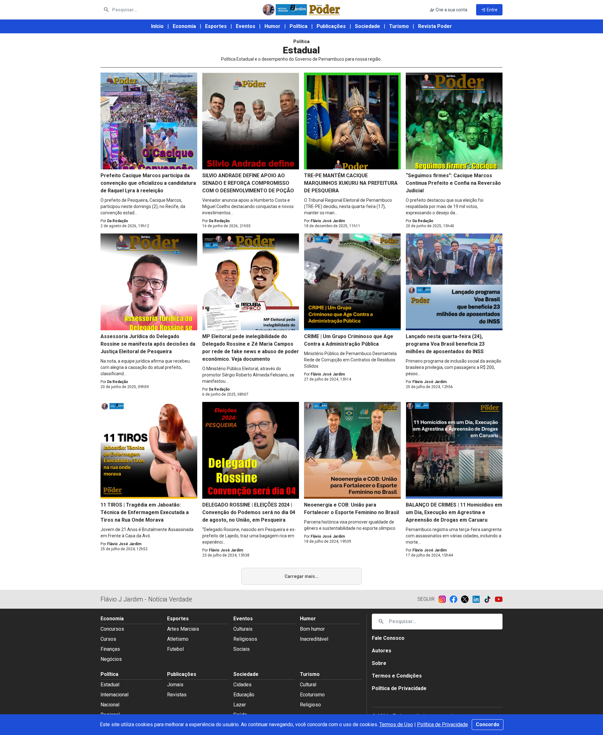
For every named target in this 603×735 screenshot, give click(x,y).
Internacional (114, 695)
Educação (243, 695)
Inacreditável (314, 639)
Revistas (177, 695)
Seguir (426, 599)
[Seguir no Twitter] (466, 599)
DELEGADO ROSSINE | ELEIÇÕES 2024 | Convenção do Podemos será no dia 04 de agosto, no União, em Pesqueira (248, 512)
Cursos (108, 639)
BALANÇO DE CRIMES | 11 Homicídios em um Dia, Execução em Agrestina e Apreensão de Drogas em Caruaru (454, 512)
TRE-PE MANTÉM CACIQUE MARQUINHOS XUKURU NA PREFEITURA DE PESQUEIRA (351, 183)
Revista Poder (435, 26)
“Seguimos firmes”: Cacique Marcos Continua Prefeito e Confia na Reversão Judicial (453, 183)
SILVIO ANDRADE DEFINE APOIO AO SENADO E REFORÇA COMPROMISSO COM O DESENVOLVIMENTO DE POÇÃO (248, 183)
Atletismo (177, 639)
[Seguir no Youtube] (499, 599)
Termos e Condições (397, 676)
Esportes (216, 26)
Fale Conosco (388, 638)
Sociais (241, 649)
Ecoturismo (312, 695)
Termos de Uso (396, 724)
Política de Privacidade (442, 724)
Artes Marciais (183, 629)
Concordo (487, 724)
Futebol (175, 649)
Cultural (308, 685)
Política (298, 26)
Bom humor (312, 629)
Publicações (331, 26)
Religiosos (245, 639)
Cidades (242, 685)
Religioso (310, 705)
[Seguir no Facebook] (455, 599)
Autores (381, 651)
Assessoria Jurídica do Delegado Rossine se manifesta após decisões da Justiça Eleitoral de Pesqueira (147, 343)
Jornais (175, 685)
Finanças (110, 649)
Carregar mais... (302, 576)
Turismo (399, 26)
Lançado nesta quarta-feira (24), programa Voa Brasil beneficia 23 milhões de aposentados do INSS (445, 343)
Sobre (379, 663)
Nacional (109, 705)
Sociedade (367, 26)
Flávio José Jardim (328, 221)
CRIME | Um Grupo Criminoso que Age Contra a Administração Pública (348, 340)
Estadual (109, 685)
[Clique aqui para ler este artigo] (148, 121)
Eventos (245, 26)
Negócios (111, 659)
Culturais (243, 629)
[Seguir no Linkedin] (478, 599)
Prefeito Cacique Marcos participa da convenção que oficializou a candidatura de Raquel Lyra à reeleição (148, 183)
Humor (272, 26)
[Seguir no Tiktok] (489, 599)
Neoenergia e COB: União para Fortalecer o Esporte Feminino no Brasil (351, 508)
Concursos (112, 629)
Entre (489, 9)
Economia (184, 26)
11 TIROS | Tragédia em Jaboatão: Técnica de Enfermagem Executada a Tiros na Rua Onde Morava (144, 512)
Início (157, 26)
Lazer (239, 705)
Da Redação (117, 221)
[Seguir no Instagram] (444, 599)
